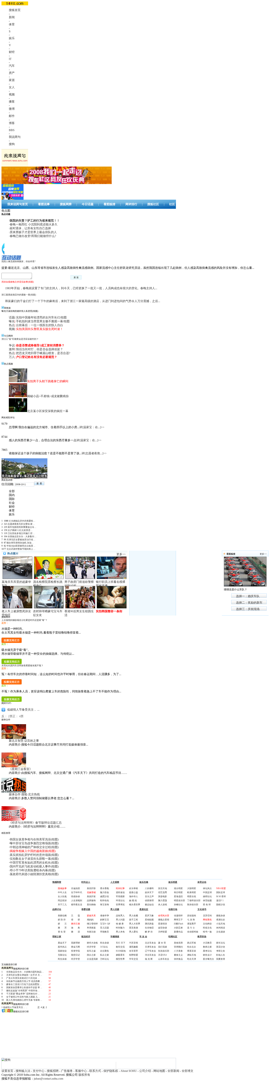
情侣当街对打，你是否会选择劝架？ (39, 349)
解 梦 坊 (149, 931)
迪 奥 (75, 927)
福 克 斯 (149, 959)
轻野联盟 (133, 955)
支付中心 (38, 1070)
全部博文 (187, 1070)
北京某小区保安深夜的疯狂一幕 (47, 411)
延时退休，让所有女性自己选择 (30, 228)
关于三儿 (62, 904)
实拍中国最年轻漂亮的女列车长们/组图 (41, 317)
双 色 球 (207, 904)
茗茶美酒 (133, 927)
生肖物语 (149, 927)
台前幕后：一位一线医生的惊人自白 (39, 325)
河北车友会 (150, 955)
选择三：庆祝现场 (248, 609)
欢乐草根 (133, 888)
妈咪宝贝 (104, 919)
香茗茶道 (191, 951)
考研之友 (220, 951)
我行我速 (162, 947)
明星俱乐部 (179, 900)
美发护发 (91, 896)
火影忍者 (178, 927)
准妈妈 (90, 919)
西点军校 (191, 943)
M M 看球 (221, 896)
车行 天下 (120, 943)
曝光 (12, 321)
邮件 (12, 115)
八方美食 (178, 951)
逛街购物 (91, 904)
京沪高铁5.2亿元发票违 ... (20, 530)
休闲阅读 (220, 927)
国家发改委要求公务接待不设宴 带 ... (24, 987)
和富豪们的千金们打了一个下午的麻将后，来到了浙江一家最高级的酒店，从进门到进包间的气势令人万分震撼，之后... (82, 301)
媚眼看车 (120, 955)
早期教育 (104, 931)
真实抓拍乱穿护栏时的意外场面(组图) (34, 854)
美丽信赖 (62, 915)
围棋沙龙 (220, 904)
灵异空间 (207, 915)
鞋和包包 (104, 900)
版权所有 (84, 1074)
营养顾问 (178, 947)
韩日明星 (178, 892)
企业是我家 (92, 959)
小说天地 (220, 923)
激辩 (12, 349)
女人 (12, 87)
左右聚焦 (104, 951)
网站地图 (159, 1070)
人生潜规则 (76, 900)
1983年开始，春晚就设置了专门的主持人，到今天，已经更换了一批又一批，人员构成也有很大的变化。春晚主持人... (81, 288)
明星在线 (191, 896)
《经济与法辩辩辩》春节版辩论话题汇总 (35, 822)
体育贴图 (207, 900)
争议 (12, 345)
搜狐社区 (153, 204)
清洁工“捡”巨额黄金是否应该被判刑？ (20, 339)
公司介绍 (145, 1070)
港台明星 (178, 888)
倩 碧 (75, 919)
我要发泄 (220, 959)
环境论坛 (120, 900)
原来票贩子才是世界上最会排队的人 (33, 232)
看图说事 (44, 204)
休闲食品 (178, 959)
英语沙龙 (220, 947)
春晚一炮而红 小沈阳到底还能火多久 (33, 224)
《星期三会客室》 (20, 769)
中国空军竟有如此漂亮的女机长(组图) (34, 862)
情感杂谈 (75, 896)
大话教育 (207, 943)
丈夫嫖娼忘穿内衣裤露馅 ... (22, 521)
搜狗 (12, 144)
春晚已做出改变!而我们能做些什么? (33, 236)
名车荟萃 (133, 951)
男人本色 (120, 931)
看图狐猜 (109, 204)
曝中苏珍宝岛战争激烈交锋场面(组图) (34, 843)
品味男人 (120, 915)
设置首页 (7, 1070)
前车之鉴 (91, 951)
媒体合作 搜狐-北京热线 (24, 794)
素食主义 (178, 955)
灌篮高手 (191, 923)
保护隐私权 (110, 1070)
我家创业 (62, 951)
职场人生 (220, 955)
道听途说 (120, 892)
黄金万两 (75, 947)
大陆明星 (191, 888)
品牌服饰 (91, 900)
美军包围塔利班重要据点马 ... (22, 527)
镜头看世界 (134, 904)
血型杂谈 (162, 927)
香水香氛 (104, 888)
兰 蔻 (75, 915)
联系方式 (95, 1070)
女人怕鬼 (62, 896)
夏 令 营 (162, 943)
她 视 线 (133, 900)
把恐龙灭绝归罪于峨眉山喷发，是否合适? (43, 353)
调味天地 (191, 955)
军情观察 (120, 896)
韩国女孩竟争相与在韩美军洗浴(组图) (34, 839)
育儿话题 (104, 927)
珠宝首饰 (104, 904)
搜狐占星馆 (163, 919)
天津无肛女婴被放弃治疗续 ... (21, 539)
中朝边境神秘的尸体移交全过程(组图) (34, 847)
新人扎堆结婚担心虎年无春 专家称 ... (24, 1000)
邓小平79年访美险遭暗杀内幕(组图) (33, 870)
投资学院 (75, 951)
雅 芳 (62, 927)
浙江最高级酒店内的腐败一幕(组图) (18, 294)
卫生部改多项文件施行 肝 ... (21, 533)
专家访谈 (91, 931)
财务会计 (207, 955)
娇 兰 (62, 923)
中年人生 (62, 892)
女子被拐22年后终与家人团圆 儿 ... (23, 997)
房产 (12, 72)
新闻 (12, 17)
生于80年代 (76, 892)
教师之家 (207, 947)
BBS (12, 130)
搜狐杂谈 (220, 915)
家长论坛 (220, 943)
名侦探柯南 (192, 931)
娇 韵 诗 (62, 919)
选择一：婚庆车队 (248, 596)
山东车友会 (163, 959)
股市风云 (62, 947)
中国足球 (207, 892)
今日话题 (87, 204)
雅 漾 (75, 931)
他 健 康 (120, 923)
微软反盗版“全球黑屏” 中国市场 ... (22, 990)
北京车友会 (150, 943)
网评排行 (131, 204)
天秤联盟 (162, 931)
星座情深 (162, 923)
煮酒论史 (220, 919)
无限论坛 (62, 955)
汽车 (12, 65)
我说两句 (15, 136)
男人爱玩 (133, 931)
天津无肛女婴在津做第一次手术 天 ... (24, 975)
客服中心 (81, 1070)
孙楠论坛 (178, 904)
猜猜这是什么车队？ (235, 589)
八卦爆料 (149, 888)
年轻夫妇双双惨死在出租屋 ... (21, 546)
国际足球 (220, 892)
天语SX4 (162, 955)
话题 (12, 317)
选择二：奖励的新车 (249, 602)
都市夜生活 (76, 904)
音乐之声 (149, 896)
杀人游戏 (162, 904)
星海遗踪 (178, 896)
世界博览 (120, 904)
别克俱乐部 (163, 951)
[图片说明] (39, 483)
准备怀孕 (104, 915)
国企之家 (91, 955)
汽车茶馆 (133, 943)
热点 (12, 325)
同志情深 (62, 900)
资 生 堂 (62, 931)
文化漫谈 (220, 931)
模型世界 (120, 959)
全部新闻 (173, 1070)
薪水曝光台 (208, 959)
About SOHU (128, 1070)
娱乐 (12, 38)
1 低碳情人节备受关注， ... (14, 1007)
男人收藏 (133, 915)
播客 (12, 101)
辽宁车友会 (150, 951)
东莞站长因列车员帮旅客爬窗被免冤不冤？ (22, 665)
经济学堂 (75, 959)
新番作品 (178, 931)
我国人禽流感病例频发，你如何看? (18, 261)
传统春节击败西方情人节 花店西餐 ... (24, 981)
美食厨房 (178, 943)
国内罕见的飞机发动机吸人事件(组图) (34, 866)
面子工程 (133, 919)
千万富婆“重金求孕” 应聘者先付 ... (22, 993)
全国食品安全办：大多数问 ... (22, 536)
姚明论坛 (207, 896)
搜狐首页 (15, 10)
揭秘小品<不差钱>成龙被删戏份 (48, 396)
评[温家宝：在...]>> (91, 427)
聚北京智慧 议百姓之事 (24, 740)
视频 (12, 94)
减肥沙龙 (104, 896)
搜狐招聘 (53, 1070)
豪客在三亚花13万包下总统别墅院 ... (24, 984)
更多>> (121, 554)
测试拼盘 (149, 923)
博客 (12, 123)
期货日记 (75, 955)
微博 (12, 108)
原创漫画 (191, 915)
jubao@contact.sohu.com (48, 1078)
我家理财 (75, 943)
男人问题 (120, 919)
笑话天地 (162, 888)
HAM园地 (121, 951)
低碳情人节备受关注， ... (23, 709)
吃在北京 (191, 947)
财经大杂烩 (92, 943)
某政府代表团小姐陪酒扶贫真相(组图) (34, 874)
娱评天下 (149, 892)
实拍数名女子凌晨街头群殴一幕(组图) (34, 858)
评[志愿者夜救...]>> (94, 453)
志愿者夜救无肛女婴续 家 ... (21, 524)
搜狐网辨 (66, 204)
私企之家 (104, 955)
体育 (12, 24)
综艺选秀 (162, 892)
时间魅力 (120, 927)
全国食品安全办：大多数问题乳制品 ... (25, 972)
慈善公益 (133, 892)
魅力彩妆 (104, 892)
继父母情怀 (92, 923)
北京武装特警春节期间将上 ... (21, 549)
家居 (12, 80)
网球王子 (178, 919)
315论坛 (104, 947)
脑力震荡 (162, 900)
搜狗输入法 (23, 1070)
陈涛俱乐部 (192, 904)
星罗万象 (149, 915)
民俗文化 (207, 927)
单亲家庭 (91, 927)
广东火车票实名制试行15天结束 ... (22, 978)
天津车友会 (150, 947)
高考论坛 (207, 951)
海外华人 (133, 896)
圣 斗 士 (191, 927)
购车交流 (120, 947)
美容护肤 (91, 888)
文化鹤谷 (207, 923)
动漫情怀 (178, 915)
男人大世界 (134, 923)
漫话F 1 (220, 900)
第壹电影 (162, 896)
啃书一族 (207, 931)
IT (10, 58)
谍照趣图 (133, 947)
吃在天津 (191, 959)
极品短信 (149, 904)
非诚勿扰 (75, 888)
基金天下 (62, 943)
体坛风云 (207, 888)
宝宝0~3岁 (105, 923)
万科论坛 (104, 959)
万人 (12, 357)
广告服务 (67, 1070)
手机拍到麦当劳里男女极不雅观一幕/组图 (43, 321)
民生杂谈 (62, 959)
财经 (12, 52)
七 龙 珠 (191, 919)
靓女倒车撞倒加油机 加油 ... (20, 542)
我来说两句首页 (17, 204)
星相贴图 (149, 919)
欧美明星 (191, 892)
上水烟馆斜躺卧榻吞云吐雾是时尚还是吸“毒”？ (24, 620)
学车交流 (133, 959)
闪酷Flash (178, 923)
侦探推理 (149, 900)
